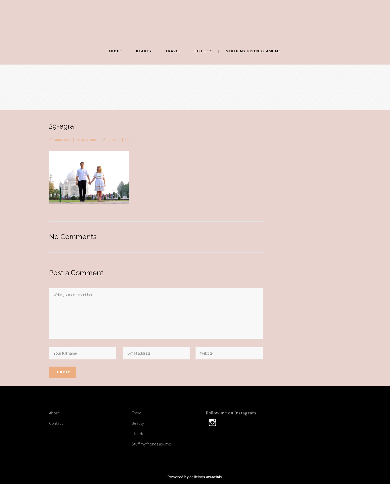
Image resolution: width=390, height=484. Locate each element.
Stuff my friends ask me (151, 444)
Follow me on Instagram (231, 412)
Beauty (138, 423)
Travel (137, 412)
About (54, 412)
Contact (56, 423)
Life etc (138, 433)
